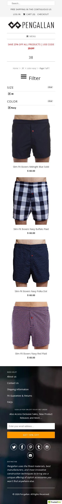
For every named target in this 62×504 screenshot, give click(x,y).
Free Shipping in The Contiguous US (31, 9)
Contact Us (13, 383)
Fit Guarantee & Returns (19, 395)
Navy (13, 107)
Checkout (43, 14)
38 (31, 57)
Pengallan (25, 494)
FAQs (10, 402)
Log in (17, 14)
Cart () (30, 14)
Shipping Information (18, 389)
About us (11, 376)
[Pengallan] (31, 26)
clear (50, 87)
